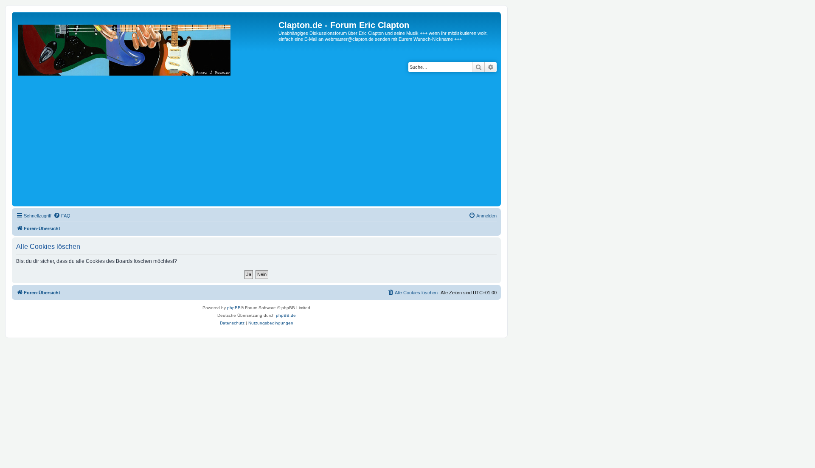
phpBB (234, 307)
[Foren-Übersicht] (146, 112)
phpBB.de (286, 315)
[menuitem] (61, 216)
